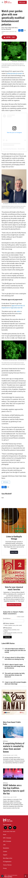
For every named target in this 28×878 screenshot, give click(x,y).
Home (4, 834)
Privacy (5, 868)
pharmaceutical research (15, 73)
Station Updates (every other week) (13, 625)
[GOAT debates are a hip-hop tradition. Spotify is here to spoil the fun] (13, 774)
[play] (2, 876)
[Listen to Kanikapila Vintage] (14, 520)
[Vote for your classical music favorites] (14, 571)
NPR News (5, 482)
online (18, 311)
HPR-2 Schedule (7, 841)
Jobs (4, 844)
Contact (5, 851)
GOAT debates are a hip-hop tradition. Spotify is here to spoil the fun (13, 789)
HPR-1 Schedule (7, 838)
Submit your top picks (14, 604)
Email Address (7, 618)
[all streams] (26, 876)
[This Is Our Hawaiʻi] (14, 702)
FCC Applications (7, 861)
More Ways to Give (7, 858)
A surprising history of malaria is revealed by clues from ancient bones (13, 747)
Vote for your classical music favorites (14, 588)
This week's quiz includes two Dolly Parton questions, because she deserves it (15, 675)
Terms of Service (7, 865)
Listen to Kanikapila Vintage (14, 537)
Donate (23, 2)
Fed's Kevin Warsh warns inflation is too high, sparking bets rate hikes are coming (15, 650)
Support (5, 854)
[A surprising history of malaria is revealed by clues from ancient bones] (13, 732)
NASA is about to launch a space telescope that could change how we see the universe (15, 666)
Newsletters (6, 848)
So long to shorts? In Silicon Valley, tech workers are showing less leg (15, 658)
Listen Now (14, 552)
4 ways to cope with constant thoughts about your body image (15, 683)
